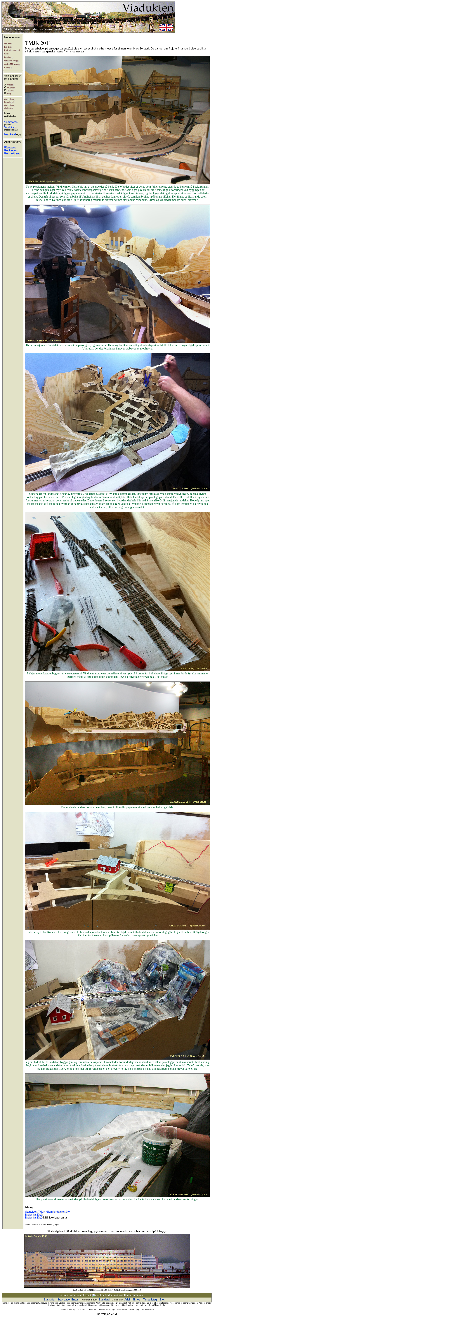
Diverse (10, 91)
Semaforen (11, 122)
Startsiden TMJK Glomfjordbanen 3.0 (47, 1211)
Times (136, 1299)
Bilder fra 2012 (33, 1217)
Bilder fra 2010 (33, 1214)
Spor (6, 54)
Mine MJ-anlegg (11, 60)
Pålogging (10, 147)
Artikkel (10, 85)
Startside (49, 1299)
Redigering (10, 150)
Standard (104, 1299)
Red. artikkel (11, 153)
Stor (162, 1299)
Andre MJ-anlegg (12, 64)
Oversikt (11, 88)
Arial (127, 1299)
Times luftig (150, 1299)
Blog (9, 93)
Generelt (8, 43)
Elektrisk (8, 47)
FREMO (8, 67)
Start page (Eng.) (67, 1299)
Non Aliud (10, 134)
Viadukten (10, 127)
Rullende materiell (12, 50)
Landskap (8, 57)
